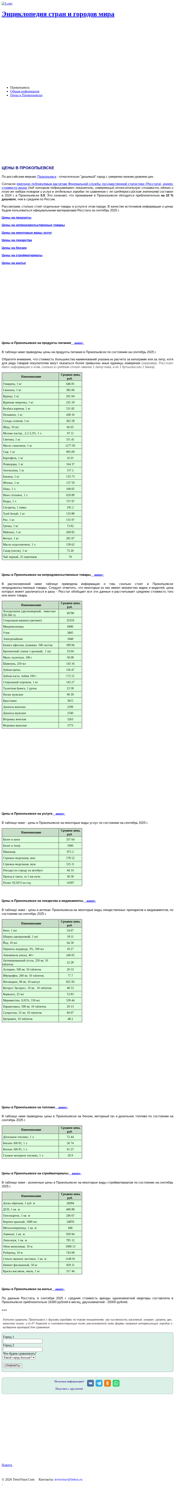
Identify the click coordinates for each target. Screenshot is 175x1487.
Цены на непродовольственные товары (33, 225)
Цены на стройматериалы (22, 255)
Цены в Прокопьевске (26, 95)
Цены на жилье (14, 263)
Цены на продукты (16, 217)
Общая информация (24, 91)
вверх (77, 343)
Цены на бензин (14, 248)
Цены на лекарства (17, 240)
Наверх (7, 1465)
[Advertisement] (87, 1063)
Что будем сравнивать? (19, 1353)
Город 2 (8, 1345)
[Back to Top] (2, 1483)
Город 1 (8, 1337)
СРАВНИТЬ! (12, 1365)
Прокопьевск (46, 176)
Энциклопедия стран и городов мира (58, 14)
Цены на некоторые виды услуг (27, 232)
